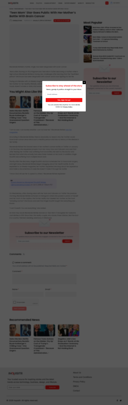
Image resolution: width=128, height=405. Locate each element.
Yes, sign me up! (64, 100)
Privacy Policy (67, 107)
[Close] (84, 82)
